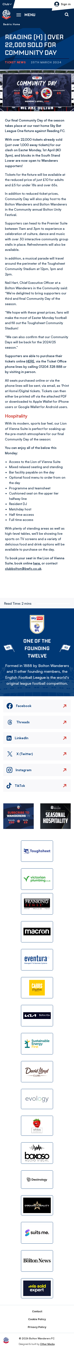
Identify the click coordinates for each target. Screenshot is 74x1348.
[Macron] (37, 932)
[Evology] (37, 1099)
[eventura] (37, 959)
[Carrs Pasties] (37, 988)
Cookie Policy (37, 1319)
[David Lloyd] (37, 1071)
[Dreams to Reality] (37, 1205)
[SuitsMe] (37, 1233)
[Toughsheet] (37, 851)
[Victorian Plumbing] (37, 879)
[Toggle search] (66, 14)
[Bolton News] (37, 1261)
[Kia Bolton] (37, 1015)
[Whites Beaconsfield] (37, 1126)
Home (16, 24)
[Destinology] (37, 1179)
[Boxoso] (37, 1153)
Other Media (47, 1344)
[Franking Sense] (37, 904)
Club (5, 4)
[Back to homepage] (6, 14)
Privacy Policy (37, 1327)
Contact (37, 1311)
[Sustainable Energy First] (37, 1043)
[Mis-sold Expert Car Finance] (37, 1288)
